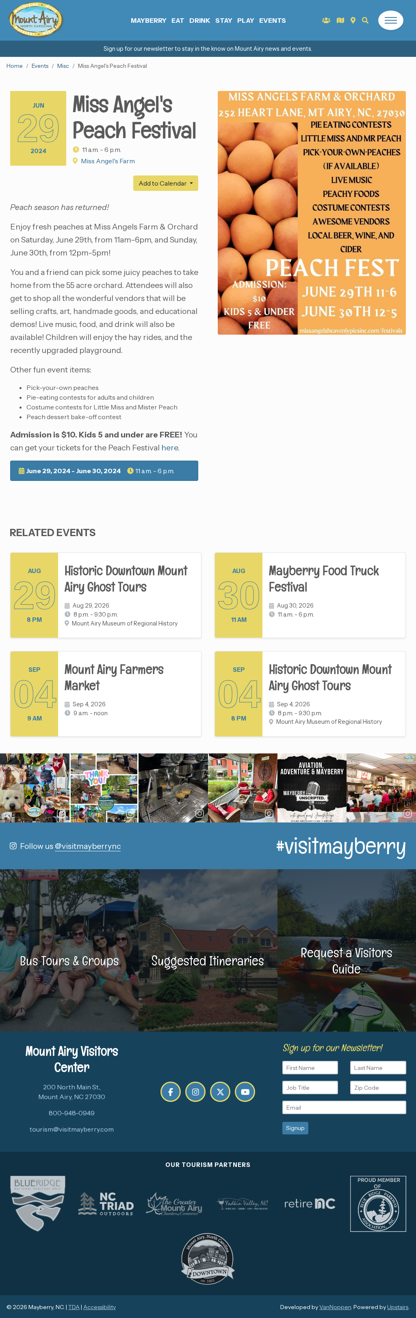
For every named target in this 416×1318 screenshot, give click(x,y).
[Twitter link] (220, 1092)
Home (14, 66)
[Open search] (365, 20)
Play (245, 20)
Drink (199, 20)
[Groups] (326, 20)
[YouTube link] (245, 1092)
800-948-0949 (72, 1113)
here (169, 447)
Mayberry (149, 20)
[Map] (353, 20)
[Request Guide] (340, 20)
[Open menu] (390, 20)
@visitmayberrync (88, 846)
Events (272, 20)
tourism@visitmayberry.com (72, 1129)
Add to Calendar (163, 183)
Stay (223, 20)
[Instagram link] (195, 1092)
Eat (177, 20)
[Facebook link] (170, 1092)
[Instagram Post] (34, 788)
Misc (63, 66)
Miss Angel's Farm (108, 161)
